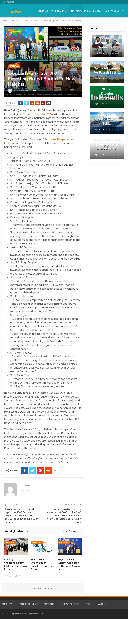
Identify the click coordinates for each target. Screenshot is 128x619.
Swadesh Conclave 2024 (38, 114)
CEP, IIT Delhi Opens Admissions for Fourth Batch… (107, 68)
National (76, 11)
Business (43, 11)
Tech (106, 11)
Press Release (8, 2)
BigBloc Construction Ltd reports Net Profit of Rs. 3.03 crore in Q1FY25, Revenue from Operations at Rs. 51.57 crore (64, 515)
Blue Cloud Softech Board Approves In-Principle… (107, 144)
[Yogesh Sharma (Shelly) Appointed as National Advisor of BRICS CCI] (70, 546)
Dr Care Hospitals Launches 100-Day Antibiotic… (107, 42)
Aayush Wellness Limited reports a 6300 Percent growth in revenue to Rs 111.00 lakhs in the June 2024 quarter (21, 515)
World (115, 11)
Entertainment (60, 11)
